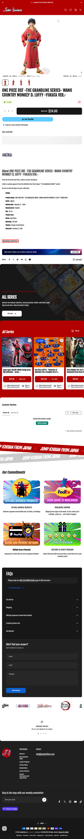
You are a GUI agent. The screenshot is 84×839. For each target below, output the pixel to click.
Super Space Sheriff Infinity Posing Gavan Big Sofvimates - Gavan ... (17, 371)
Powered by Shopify (64, 832)
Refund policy (19, 835)
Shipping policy (40, 835)
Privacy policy (26, 835)
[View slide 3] (43, 733)
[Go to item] (5, 83)
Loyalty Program (24, 762)
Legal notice (56, 835)
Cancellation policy (64, 835)
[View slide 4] (45, 733)
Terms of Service (24, 771)
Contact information (49, 835)
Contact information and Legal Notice (24, 776)
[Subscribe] (44, 800)
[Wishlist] (70, 10)
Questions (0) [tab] (14, 413)
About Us (22, 754)
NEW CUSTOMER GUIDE (27, 580)
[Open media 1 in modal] (58, 21)
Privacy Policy (23, 765)
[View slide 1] (38, 733)
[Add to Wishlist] (79, 102)
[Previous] (3, 2)
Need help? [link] (79, 259)
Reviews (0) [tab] (6, 413)
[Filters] (67, 412)
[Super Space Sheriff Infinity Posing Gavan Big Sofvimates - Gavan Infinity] (17, 352)
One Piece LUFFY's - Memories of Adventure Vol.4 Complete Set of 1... (47, 371)
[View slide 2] (41, 733)
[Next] (81, 2)
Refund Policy (23, 768)
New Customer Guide (23, 758)
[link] (21, 491)
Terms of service (33, 835)
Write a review (42, 423)
